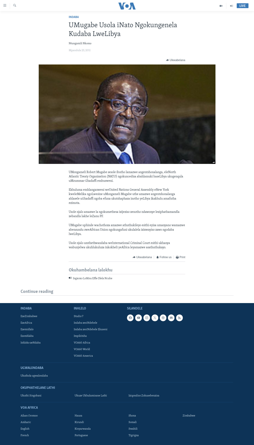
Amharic (26, 422)
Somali (133, 422)
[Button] (175, 60)
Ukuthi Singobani (31, 395)
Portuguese (81, 435)
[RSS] (179, 317)
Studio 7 (78, 316)
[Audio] (231, 5)
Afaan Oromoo (29, 415)
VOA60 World (82, 349)
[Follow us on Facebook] (130, 317)
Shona (132, 415)
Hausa (78, 415)
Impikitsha (80, 336)
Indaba (74, 17)
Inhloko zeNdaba (31, 342)
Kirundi (79, 422)
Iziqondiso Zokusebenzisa (144, 395)
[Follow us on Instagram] (146, 317)
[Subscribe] (171, 317)
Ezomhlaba (27, 336)
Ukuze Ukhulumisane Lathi (91, 395)
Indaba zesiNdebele (85, 323)
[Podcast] (163, 317)
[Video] (221, 5)
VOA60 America (83, 356)
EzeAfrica (26, 323)
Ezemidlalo (27, 329)
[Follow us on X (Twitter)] (155, 317)
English (25, 429)
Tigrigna (134, 435)
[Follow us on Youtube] (138, 317)
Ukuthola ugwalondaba (34, 375)
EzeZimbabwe (29, 316)
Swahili (133, 429)
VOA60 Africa (82, 342)
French (25, 435)
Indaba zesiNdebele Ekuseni (90, 329)
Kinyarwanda (83, 429)
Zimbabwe (189, 415)
